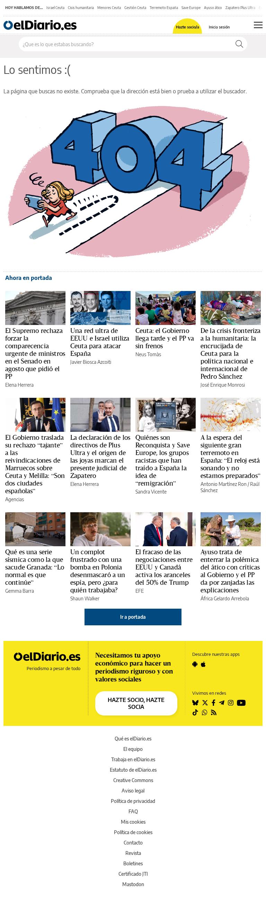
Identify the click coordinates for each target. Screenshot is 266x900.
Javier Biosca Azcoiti (90, 362)
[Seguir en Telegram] (221, 703)
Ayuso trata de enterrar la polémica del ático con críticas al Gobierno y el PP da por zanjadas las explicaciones (230, 571)
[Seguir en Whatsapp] (204, 712)
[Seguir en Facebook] (213, 703)
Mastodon (133, 884)
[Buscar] (239, 44)
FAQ (133, 811)
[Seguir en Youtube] (241, 703)
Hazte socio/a (187, 27)
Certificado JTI (133, 874)
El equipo (133, 749)
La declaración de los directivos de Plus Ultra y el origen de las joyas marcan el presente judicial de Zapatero (100, 456)
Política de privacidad (133, 801)
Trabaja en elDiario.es (133, 759)
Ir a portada (133, 617)
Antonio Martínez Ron (224, 484)
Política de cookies (133, 832)
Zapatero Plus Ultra (240, 8)
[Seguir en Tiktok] (195, 712)
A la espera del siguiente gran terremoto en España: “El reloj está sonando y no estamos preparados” (230, 456)
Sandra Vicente (151, 492)
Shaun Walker (84, 598)
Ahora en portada (28, 277)
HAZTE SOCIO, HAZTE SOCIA (136, 703)
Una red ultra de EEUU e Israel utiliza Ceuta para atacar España (99, 342)
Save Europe (191, 8)
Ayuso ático (213, 8)
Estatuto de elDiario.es (133, 770)
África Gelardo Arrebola (225, 598)
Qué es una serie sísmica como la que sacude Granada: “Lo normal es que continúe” (34, 567)
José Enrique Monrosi (223, 385)
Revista (133, 853)
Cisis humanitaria (81, 8)
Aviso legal (133, 791)
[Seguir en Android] (194, 664)
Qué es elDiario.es (133, 739)
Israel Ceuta (55, 8)
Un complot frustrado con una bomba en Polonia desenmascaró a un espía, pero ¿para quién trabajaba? (97, 571)
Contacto (133, 843)
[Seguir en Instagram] (230, 703)
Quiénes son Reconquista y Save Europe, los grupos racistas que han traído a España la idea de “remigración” (162, 460)
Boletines (133, 863)
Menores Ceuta (109, 8)
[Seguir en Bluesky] (195, 703)
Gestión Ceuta (135, 8)
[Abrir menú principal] (258, 25)
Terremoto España (164, 8)
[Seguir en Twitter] (205, 703)
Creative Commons (133, 780)
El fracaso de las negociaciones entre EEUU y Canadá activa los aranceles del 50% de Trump (164, 567)
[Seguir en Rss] (213, 712)
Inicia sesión (219, 27)
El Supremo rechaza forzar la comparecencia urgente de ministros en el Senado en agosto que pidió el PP (35, 353)
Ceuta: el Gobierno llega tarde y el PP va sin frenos (164, 338)
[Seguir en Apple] (203, 664)
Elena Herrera (19, 385)
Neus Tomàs (148, 354)
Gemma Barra (19, 591)
